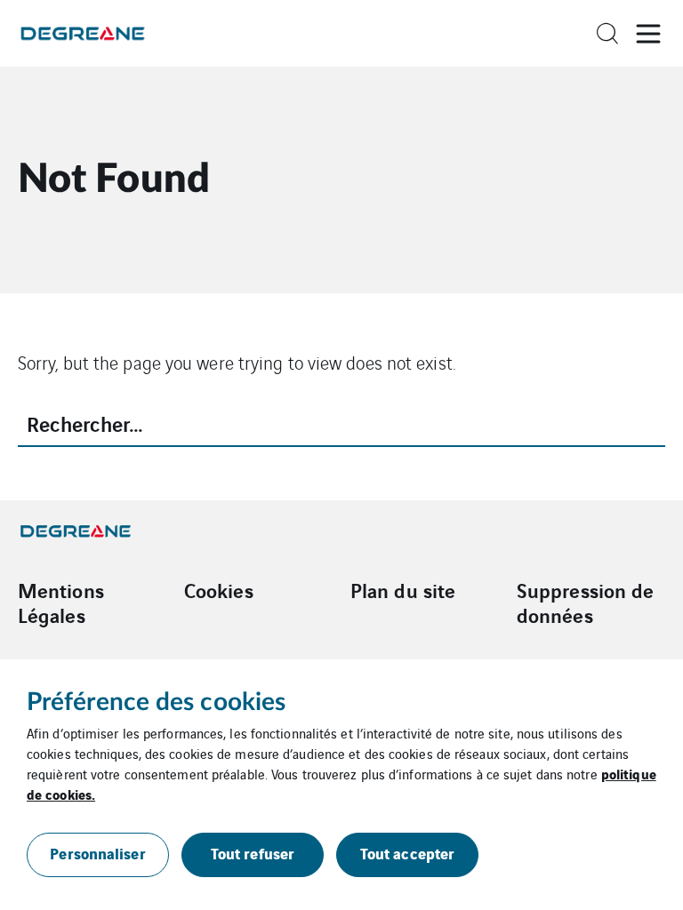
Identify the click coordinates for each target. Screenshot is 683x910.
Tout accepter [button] (407, 853)
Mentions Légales (61, 602)
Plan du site (402, 590)
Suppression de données (585, 602)
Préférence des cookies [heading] (156, 702)
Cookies (218, 590)
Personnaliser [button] (97, 853)
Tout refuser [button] (252, 853)
